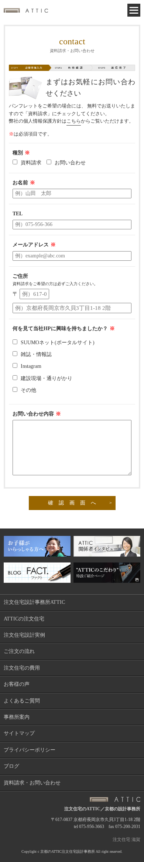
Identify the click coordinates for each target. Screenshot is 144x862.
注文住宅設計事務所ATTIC (34, 602)
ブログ (11, 766)
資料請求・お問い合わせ (32, 783)
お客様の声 (17, 684)
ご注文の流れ (19, 651)
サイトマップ (19, 733)
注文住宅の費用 (22, 668)
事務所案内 (17, 717)
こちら (73, 121)
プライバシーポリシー (29, 750)
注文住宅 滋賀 (126, 839)
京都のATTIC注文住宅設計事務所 (67, 851)
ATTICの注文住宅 (24, 619)
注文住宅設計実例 (24, 635)
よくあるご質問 (22, 701)
